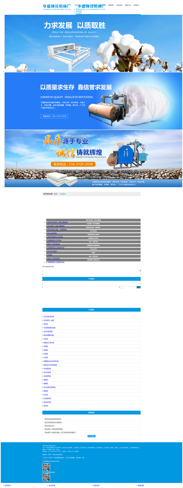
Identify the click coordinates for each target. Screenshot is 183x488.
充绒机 (81, 206)
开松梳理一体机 (72, 201)
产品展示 (63, 194)
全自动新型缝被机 (131, 210)
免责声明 (44, 454)
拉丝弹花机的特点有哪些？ (53, 422)
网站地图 (78, 457)
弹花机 (115, 214)
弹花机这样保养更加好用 (52, 419)
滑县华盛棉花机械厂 (59, 457)
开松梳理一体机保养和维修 (53, 429)
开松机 (85, 201)
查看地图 (141, 485)
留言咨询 (96, 485)
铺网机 (70, 214)
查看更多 (92, 436)
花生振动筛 (91, 214)
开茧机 (56, 206)
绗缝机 (101, 206)
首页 (55, 194)
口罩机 (110, 206)
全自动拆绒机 (114, 201)
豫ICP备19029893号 (58, 454)
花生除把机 (104, 214)
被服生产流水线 (68, 206)
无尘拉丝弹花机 (56, 201)
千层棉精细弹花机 (98, 201)
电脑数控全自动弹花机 (125, 206)
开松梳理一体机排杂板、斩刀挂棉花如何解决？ (60, 432)
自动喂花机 (71, 210)
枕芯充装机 (84, 210)
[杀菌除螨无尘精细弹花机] (93, 262)
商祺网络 (72, 457)
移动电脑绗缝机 (129, 201)
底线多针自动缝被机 (55, 210)
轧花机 (80, 214)
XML (83, 457)
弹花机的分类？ (49, 425)
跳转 (138, 287)
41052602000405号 (51, 461)
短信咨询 (52, 485)
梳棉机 (108, 210)
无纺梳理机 (97, 210)
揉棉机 (117, 210)
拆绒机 (91, 206)
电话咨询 (8, 485)
